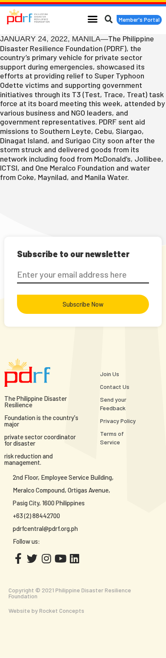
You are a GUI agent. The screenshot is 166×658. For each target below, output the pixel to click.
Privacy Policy (118, 420)
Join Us (109, 373)
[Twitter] (32, 558)
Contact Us (114, 386)
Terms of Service (112, 438)
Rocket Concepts (61, 610)
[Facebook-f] (18, 558)
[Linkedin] (74, 558)
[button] (93, 19)
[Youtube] (60, 558)
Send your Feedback (113, 404)
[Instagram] (46, 558)
